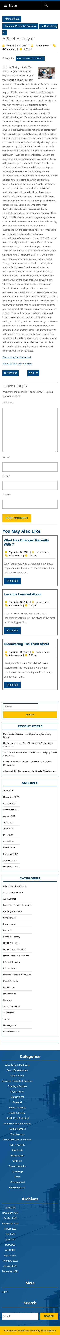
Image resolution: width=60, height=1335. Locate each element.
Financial (7, 930)
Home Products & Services (16, 955)
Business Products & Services (17, 905)
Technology (8, 1012)
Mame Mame (12, 19)
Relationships (9, 993)
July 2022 (8, 822)
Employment (9, 924)
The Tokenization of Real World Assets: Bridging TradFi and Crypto (30, 754)
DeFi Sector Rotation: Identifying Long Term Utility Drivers (27, 735)
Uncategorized (10, 1025)
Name (6, 457)
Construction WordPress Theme (20, 1330)
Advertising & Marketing (14, 886)
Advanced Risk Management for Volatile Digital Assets (29, 771)
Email (6, 476)
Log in (5, 1291)
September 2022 (11, 809)
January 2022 (10, 860)
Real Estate (8, 987)
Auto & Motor (9, 899)
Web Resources (11, 1031)
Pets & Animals (10, 981)
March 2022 (9, 847)
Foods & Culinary (11, 936)
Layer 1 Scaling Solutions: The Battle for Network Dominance (27, 763)
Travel (6, 1019)
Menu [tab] (13, 5)
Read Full (12, 581)
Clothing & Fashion (12, 911)
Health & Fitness (11, 943)
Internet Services (11, 962)
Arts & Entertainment (13, 892)
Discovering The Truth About (16, 357)
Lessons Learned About (22, 594)
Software (7, 1000)
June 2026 (8, 790)
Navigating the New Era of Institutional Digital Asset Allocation (28, 745)
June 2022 (8, 828)
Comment (7, 402)
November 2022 (11, 797)
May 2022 (8, 835)
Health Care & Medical (14, 949)
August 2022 (9, 816)
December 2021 (11, 866)
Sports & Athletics (11, 1006)
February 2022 (10, 854)
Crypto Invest (9, 918)
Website (6, 494)
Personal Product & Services (20, 26)
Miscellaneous (10, 968)
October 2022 (10, 803)
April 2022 (8, 841)
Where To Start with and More (17, 363)
